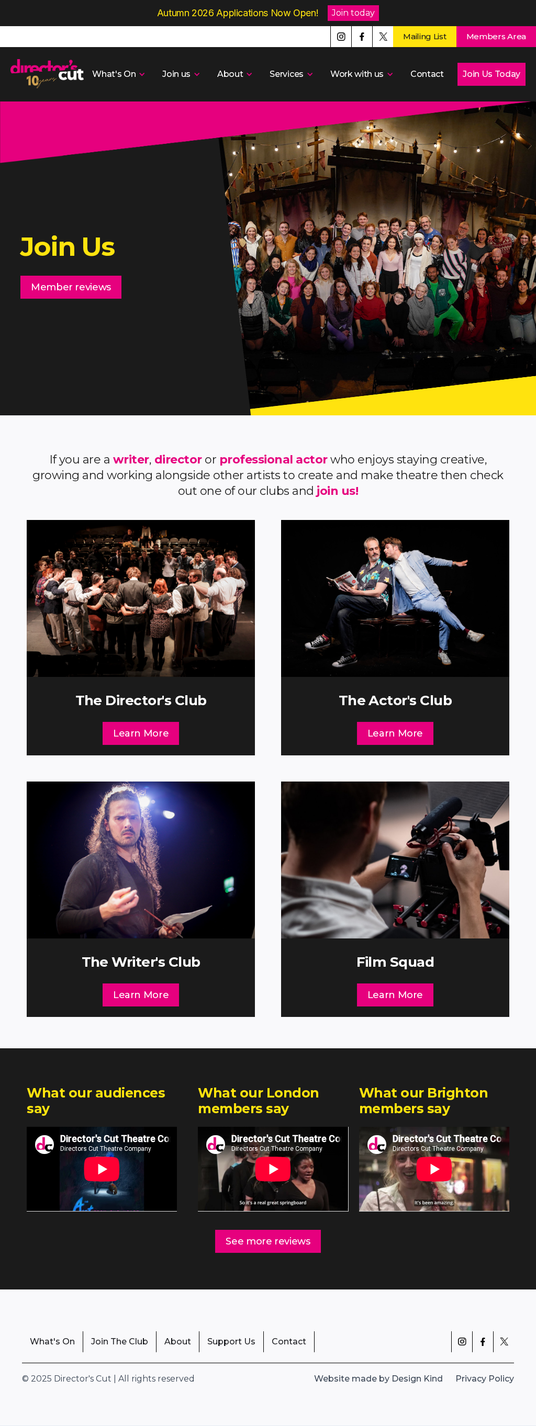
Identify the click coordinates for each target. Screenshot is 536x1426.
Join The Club (119, 1341)
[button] (117, 74)
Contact (427, 74)
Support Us (231, 1341)
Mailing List (424, 36)
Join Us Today (491, 74)
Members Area (496, 36)
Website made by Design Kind (378, 1379)
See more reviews (268, 1241)
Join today (353, 13)
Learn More (141, 733)
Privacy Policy (484, 1379)
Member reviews (71, 287)
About (177, 1341)
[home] (47, 74)
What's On (52, 1341)
